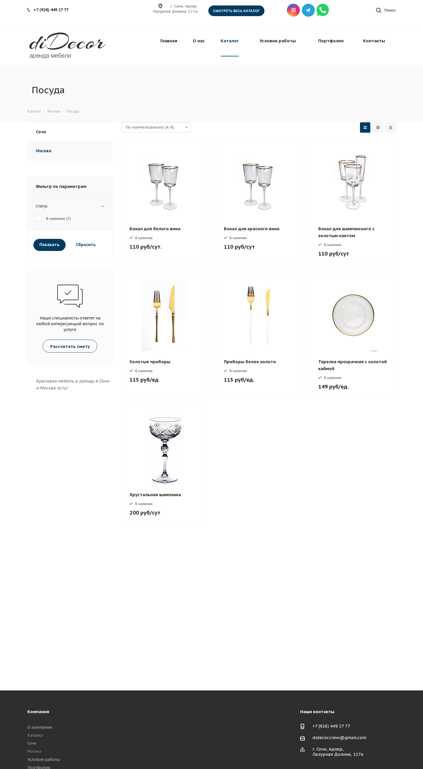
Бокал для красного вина (251, 228)
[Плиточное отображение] (365, 127)
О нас (199, 40)
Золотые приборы (149, 361)
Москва (43, 150)
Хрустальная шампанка (155, 494)
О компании (39, 727)
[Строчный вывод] (378, 127)
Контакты (374, 40)
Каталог (230, 40)
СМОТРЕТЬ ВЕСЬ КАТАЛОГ (236, 11)
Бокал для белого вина (154, 228)
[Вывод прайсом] (390, 127)
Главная (168, 40)
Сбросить (86, 244)
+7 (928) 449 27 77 (51, 9)
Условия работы (278, 40)
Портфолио (331, 40)
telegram (308, 10)
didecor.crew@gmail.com (339, 737)
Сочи (41, 131)
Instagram (293, 10)
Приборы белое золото (250, 361)
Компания (38, 711)
